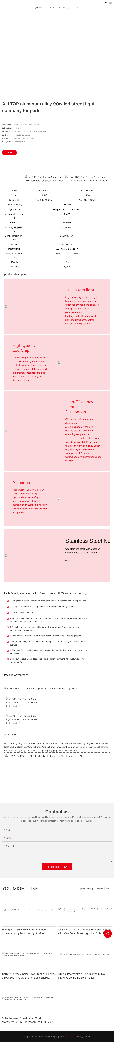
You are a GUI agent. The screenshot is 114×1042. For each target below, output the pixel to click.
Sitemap (70, 1036)
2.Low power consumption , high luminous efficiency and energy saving (42, 606)
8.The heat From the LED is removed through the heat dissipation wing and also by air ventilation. (49, 652)
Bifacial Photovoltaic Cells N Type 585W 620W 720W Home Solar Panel (81, 976)
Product (99, 888)
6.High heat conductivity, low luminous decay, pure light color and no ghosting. (46, 635)
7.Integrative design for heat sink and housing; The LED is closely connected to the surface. (47, 643)
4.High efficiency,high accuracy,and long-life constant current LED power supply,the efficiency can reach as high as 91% (48, 620)
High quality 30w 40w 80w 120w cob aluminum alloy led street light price (24, 931)
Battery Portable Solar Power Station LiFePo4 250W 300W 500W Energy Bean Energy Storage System (29, 976)
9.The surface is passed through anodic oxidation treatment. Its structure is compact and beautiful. (48, 660)
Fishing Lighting (86, 888)
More (108, 888)
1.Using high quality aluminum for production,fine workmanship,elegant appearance (48, 601)
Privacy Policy (83, 1036)
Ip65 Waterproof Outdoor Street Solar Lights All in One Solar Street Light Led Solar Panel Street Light (84, 931)
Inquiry (9, 152)
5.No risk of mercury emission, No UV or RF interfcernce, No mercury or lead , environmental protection (45, 628)
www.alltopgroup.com (53, 1036)
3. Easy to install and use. (21, 612)
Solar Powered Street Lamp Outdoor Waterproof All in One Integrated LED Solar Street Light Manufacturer (27, 1020)
